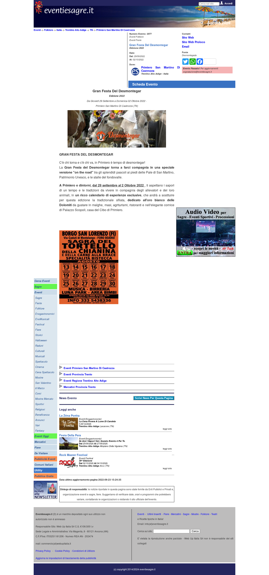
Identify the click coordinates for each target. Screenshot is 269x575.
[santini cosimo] (88, 303)
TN (91, 30)
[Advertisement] (92, 60)
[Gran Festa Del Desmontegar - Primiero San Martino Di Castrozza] (117, 146)
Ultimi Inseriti (154, 514)
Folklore (48, 30)
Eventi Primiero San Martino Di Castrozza (89, 368)
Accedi (228, 3)
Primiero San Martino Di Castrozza (115, 30)
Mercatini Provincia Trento (80, 387)
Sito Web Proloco (193, 42)
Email (185, 46)
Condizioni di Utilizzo (83, 550)
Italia (59, 30)
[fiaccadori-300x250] (205, 255)
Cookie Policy (62, 550)
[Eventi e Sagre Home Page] (39, 12)
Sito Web (188, 37)
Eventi (37, 30)
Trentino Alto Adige (75, 30)
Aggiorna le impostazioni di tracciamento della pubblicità (66, 558)
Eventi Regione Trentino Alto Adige (85, 380)
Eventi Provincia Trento (78, 374)
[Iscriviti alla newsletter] (45, 498)
